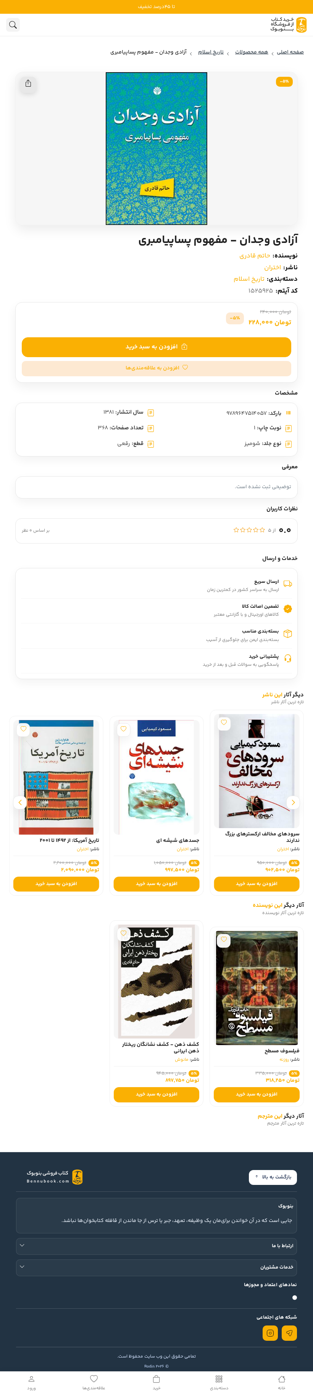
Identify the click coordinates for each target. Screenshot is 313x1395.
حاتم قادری (254, 256)
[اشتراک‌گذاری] (28, 85)
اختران (272, 268)
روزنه (284, 1059)
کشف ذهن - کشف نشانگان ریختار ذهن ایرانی (160, 1048)
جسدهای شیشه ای (177, 841)
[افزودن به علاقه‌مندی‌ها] (224, 724)
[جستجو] (13, 25)
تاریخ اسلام (249, 279)
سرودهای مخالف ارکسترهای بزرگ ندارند (262, 837)
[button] (156, 368)
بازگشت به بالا (277, 1177)
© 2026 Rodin (156, 1366)
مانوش (182, 1059)
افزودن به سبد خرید (151, 347)
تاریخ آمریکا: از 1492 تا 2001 (69, 841)
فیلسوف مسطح (282, 1051)
